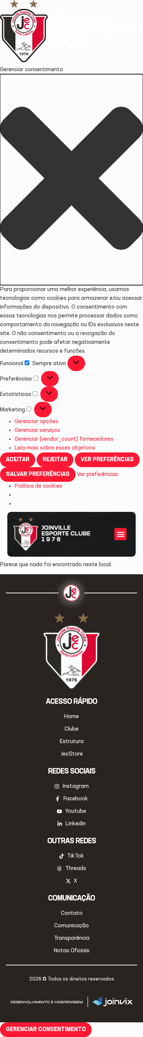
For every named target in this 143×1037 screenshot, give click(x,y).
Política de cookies (38, 486)
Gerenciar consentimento (46, 1030)
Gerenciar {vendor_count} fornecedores (64, 439)
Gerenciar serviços (37, 430)
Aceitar (17, 460)
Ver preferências (107, 460)
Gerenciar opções (36, 422)
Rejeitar (55, 460)
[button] (71, 179)
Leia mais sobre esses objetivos (55, 448)
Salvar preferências (38, 474)
